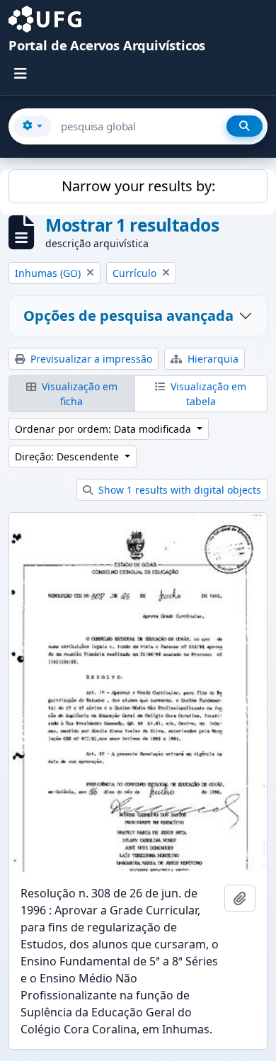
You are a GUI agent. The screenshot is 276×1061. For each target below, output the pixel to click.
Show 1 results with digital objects (178, 490)
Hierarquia (211, 358)
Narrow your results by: (138, 185)
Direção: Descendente (68, 456)
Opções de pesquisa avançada (128, 315)
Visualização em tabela (207, 394)
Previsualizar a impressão (90, 358)
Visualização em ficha (78, 394)
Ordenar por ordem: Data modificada (104, 429)
